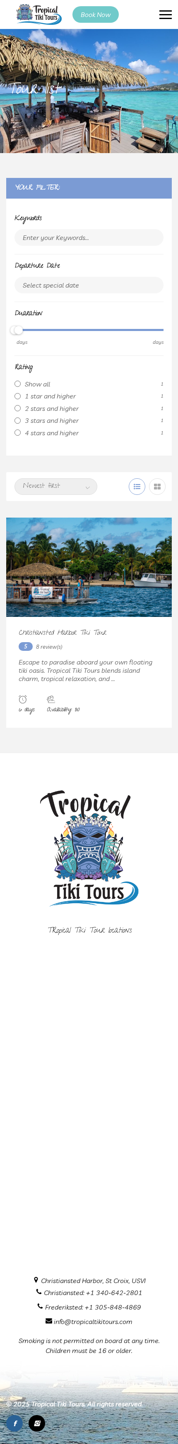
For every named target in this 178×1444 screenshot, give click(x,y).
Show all (37, 384)
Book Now (96, 14)
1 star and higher (50, 396)
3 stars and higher (52, 420)
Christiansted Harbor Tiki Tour (62, 633)
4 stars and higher (52, 433)
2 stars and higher (52, 408)
